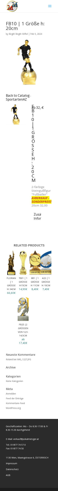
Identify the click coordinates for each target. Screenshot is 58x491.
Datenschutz (12, 469)
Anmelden (11, 393)
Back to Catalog (18, 95)
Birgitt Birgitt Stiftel (18, 33)
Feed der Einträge (15, 398)
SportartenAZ (16, 99)
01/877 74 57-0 (18, 444)
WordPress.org (13, 408)
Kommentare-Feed (15, 403)
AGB (8, 475)
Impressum (11, 463)
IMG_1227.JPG (24, 359)
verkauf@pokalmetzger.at (26, 439)
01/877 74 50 (17, 448)
